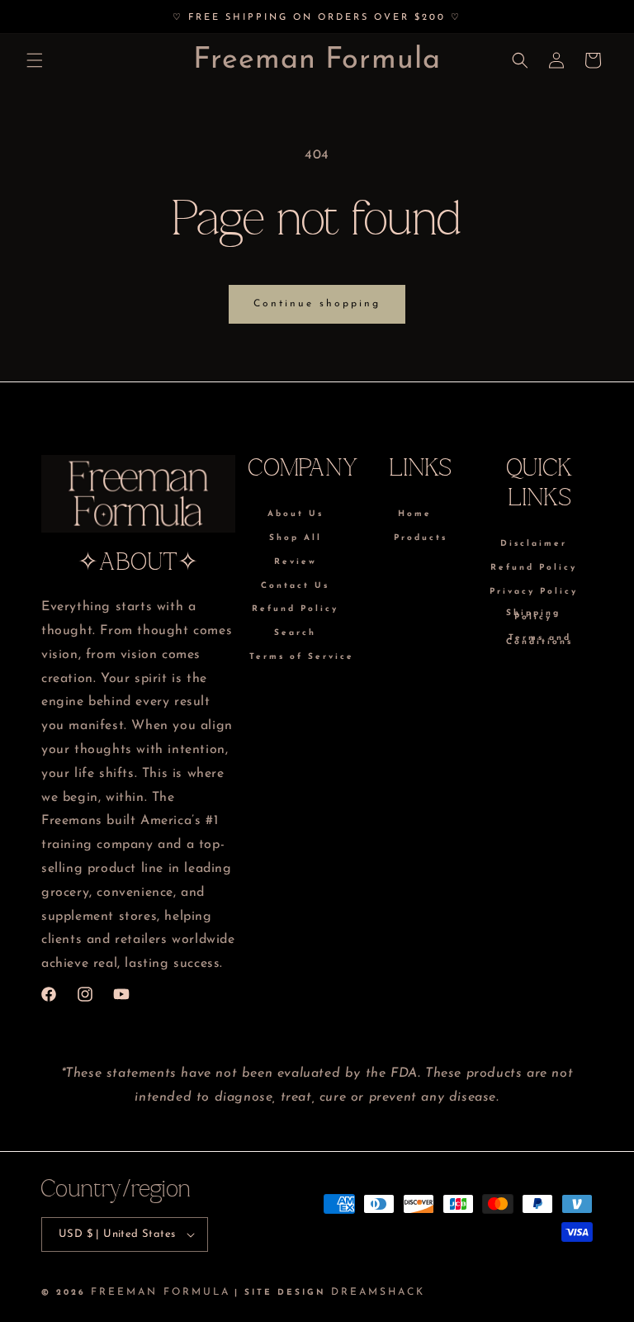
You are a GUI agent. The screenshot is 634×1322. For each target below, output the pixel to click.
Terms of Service (301, 656)
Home (415, 515)
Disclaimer (533, 545)
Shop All (295, 538)
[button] (35, 60)
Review (295, 561)
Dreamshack (378, 1292)
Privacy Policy (534, 591)
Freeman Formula (160, 1292)
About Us (295, 515)
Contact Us (295, 585)
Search (295, 632)
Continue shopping (317, 304)
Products (420, 538)
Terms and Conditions (539, 640)
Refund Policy (295, 609)
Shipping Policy (533, 615)
